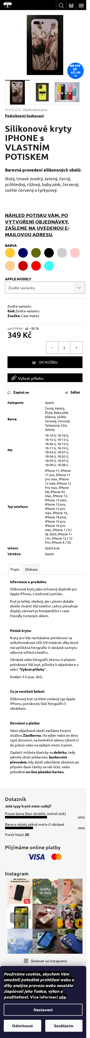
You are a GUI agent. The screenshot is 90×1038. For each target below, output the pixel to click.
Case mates (30, 315)
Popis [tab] (14, 569)
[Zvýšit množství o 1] (76, 348)
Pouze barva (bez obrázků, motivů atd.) (35, 813)
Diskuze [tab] (31, 569)
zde (62, 996)
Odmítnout (22, 1025)
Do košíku (48, 362)
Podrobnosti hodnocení (24, 115)
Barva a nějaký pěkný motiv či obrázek (34, 824)
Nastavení (43, 1009)
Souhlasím (64, 1025)
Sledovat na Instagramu (48, 960)
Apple (49, 402)
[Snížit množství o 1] (52, 348)
